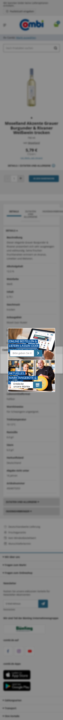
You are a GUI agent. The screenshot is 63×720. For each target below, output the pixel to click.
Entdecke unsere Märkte (21, 385)
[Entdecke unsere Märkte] (37, 385)
